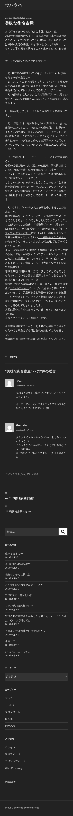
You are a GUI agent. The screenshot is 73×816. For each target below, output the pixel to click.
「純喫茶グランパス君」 (51, 94)
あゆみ (29, 18)
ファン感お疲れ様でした (19, 605)
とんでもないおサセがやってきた (24, 584)
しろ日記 (10, 705)
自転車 (9, 719)
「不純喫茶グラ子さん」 (52, 237)
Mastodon (10, 781)
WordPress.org (13, 768)
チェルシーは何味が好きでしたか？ (25, 630)
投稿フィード (12, 754)
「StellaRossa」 (19, 288)
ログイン (10, 747)
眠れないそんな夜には (18, 574)
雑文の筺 (13, 357)
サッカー (10, 698)
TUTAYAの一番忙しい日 (18, 595)
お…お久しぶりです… (18, 651)
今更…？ (10, 641)
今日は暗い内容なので (18, 564)
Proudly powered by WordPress (22, 807)
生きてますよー (14, 553)
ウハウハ (13, 5)
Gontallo (21, 425)
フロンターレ (12, 712)
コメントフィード (15, 761)
